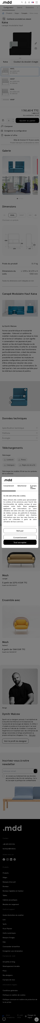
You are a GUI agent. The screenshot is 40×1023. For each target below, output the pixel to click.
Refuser (19, 530)
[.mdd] (7, 2)
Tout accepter (20, 542)
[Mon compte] (25, 2)
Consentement (20, 537)
